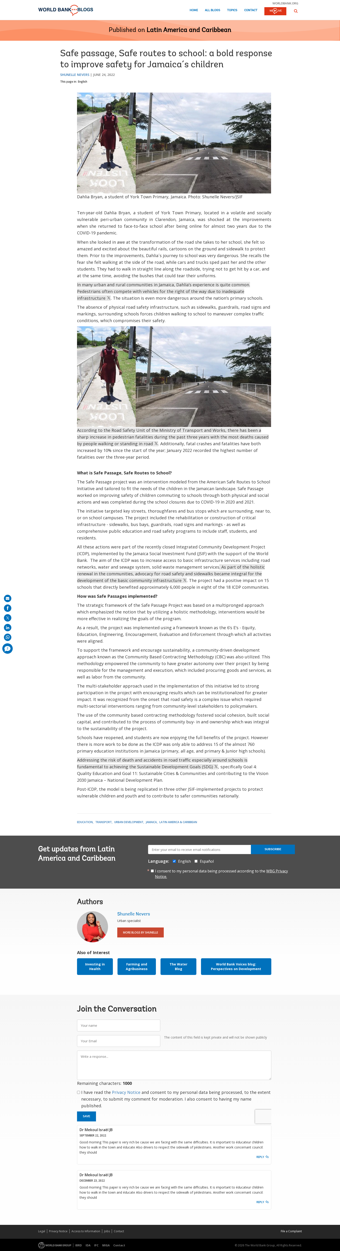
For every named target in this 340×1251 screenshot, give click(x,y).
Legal (41, 1231)
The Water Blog (178, 966)
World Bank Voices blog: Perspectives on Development (236, 966)
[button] (296, 11)
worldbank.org (285, 3)
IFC (96, 1245)
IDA (88, 1245)
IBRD (78, 1245)
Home (194, 10)
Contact (250, 10)
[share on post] (7, 618)
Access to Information (85, 1231)
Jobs (107, 1231)
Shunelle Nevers (74, 74)
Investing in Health (95, 966)
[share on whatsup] (7, 637)
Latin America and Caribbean (189, 30)
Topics (232, 10)
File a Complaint (291, 1231)
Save (86, 1116)
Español (207, 861)
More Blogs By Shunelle (140, 932)
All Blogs (212, 10)
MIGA (106, 1245)
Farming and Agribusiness (137, 966)
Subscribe (273, 849)
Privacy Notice (126, 1092)
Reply (260, 1157)
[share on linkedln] (7, 627)
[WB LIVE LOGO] (275, 11)
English (82, 82)
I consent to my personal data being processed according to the (221, 873)
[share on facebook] (7, 608)
